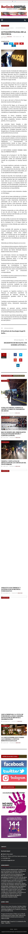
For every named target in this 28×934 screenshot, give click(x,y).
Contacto (15, 929)
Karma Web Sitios (24, 931)
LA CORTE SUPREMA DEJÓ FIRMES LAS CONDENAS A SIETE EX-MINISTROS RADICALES (12, 739)
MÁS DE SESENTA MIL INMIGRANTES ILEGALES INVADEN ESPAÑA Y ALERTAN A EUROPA (13, 433)
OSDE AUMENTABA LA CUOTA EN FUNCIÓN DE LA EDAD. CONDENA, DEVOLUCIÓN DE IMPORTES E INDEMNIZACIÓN (12, 717)
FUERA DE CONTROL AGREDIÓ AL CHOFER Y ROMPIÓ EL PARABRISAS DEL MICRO (13, 409)
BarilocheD (9, 36)
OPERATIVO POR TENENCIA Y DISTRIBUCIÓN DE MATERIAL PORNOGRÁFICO (11, 589)
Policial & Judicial (5, 25)
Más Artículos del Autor (18, 375)
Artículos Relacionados (7, 375)
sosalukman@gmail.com (8, 860)
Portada (11, 929)
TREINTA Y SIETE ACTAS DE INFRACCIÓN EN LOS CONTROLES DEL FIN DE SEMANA (13, 462)
